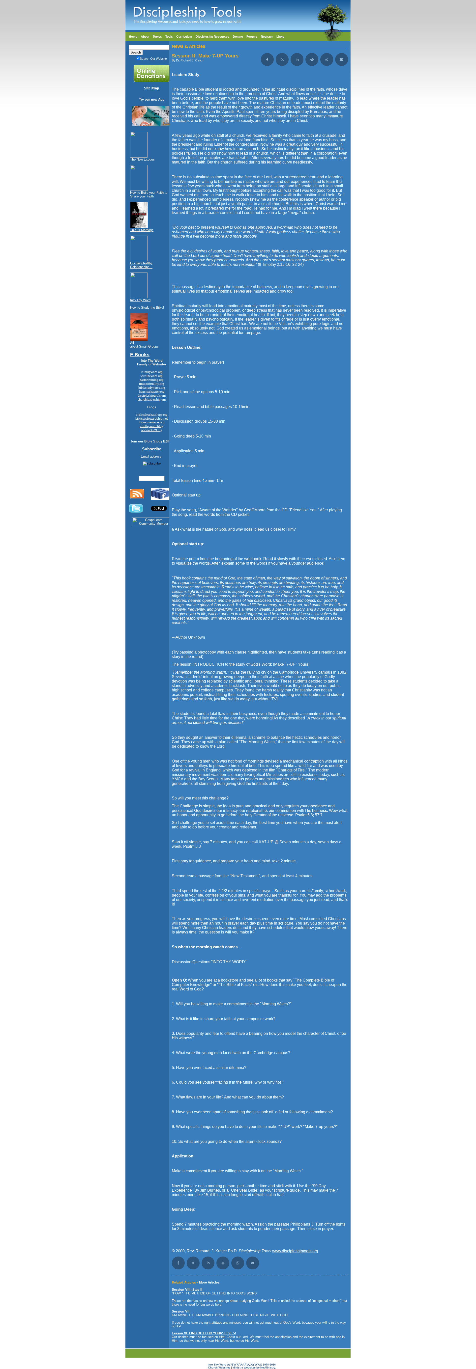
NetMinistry (267, 1367)
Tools (169, 36)
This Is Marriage (141, 230)
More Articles (209, 1282)
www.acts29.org (151, 430)
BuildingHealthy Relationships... (141, 265)
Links (280, 36)
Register (267, 36)
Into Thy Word (140, 300)
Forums (251, 36)
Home (133, 36)
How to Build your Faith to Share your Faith (148, 194)
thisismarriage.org (151, 422)
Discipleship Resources (212, 36)
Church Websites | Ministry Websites (232, 1367)
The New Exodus (142, 159)
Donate (238, 36)
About (145, 36)
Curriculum (184, 36)
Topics (157, 36)
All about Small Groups (144, 344)
